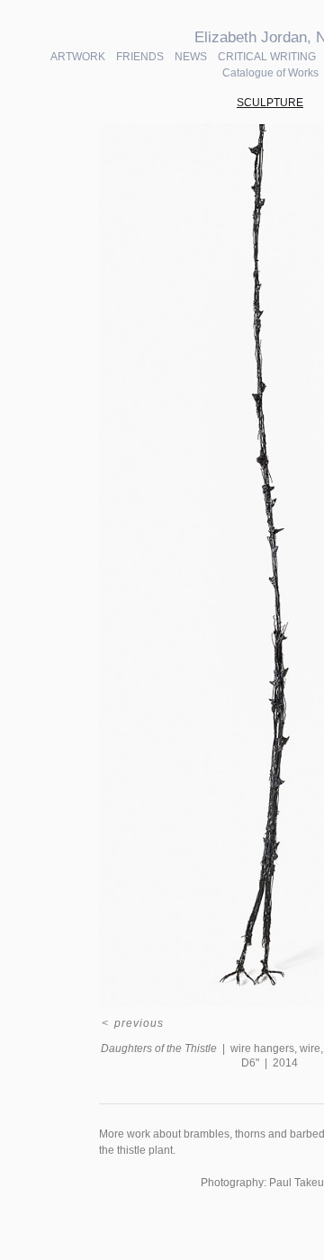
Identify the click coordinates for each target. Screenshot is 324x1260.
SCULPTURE (270, 102)
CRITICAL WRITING (267, 56)
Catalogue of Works (270, 73)
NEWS (191, 56)
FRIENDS (140, 56)
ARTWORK (77, 56)
